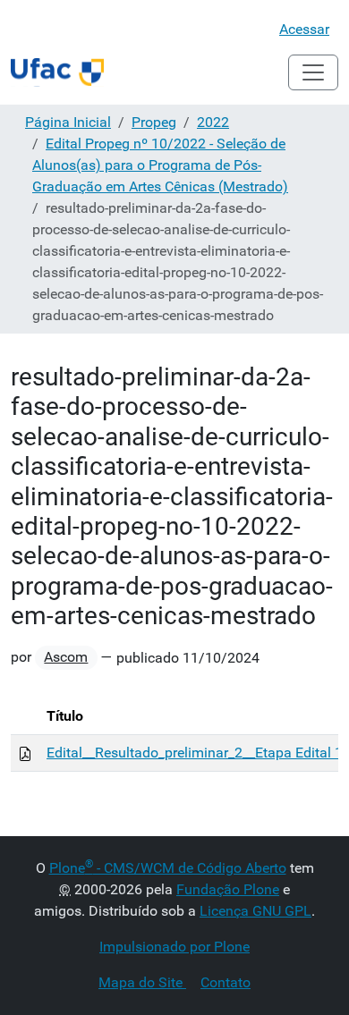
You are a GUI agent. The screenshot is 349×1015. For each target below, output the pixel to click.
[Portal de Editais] (57, 72)
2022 (213, 122)
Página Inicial (68, 122)
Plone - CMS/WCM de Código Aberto (167, 867)
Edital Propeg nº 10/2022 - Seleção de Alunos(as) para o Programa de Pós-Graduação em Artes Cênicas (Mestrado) (160, 165)
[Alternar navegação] (313, 72)
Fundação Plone (227, 889)
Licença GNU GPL (255, 910)
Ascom (66, 656)
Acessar (304, 29)
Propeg (154, 122)
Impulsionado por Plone (174, 946)
